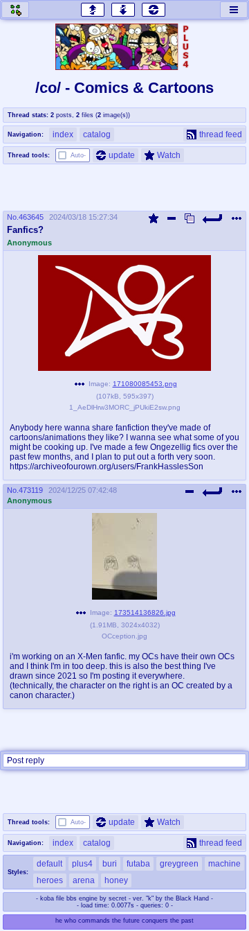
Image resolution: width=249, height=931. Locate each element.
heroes (50, 880)
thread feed (220, 134)
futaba (138, 864)
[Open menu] (234, 9)
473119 (31, 490)
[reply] (213, 218)
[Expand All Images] (189, 218)
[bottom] (123, 10)
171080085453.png (145, 384)
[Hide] (171, 218)
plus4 (82, 864)
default (49, 864)
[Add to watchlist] (153, 218)
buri (109, 864)
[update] (153, 10)
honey (116, 880)
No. (13, 217)
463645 (31, 217)
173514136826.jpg (145, 612)
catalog (97, 134)
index (63, 134)
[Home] (15, 9)
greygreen (179, 864)
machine (224, 864)
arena (84, 880)
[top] (92, 10)
